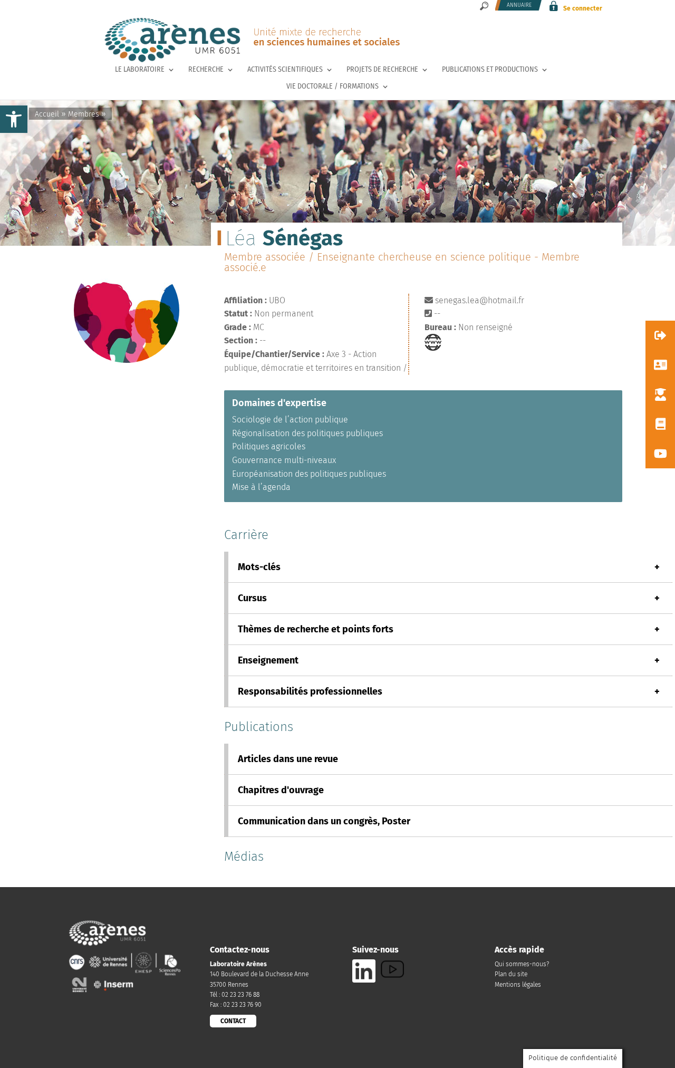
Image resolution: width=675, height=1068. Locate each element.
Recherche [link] (206, 70)
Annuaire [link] (519, 5)
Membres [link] (83, 114)
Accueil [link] (47, 114)
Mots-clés (449, 567)
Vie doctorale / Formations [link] (332, 87)
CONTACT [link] (233, 1021)
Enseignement (449, 660)
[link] (13, 119)
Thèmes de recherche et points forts (449, 629)
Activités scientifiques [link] (285, 70)
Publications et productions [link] (490, 70)
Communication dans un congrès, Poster (324, 821)
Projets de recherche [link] (382, 70)
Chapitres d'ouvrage (281, 790)
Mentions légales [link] (518, 984)
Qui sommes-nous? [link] (522, 964)
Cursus (449, 598)
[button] (660, 335)
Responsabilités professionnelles (449, 691)
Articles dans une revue (288, 759)
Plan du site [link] (511, 974)
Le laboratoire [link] (140, 70)
